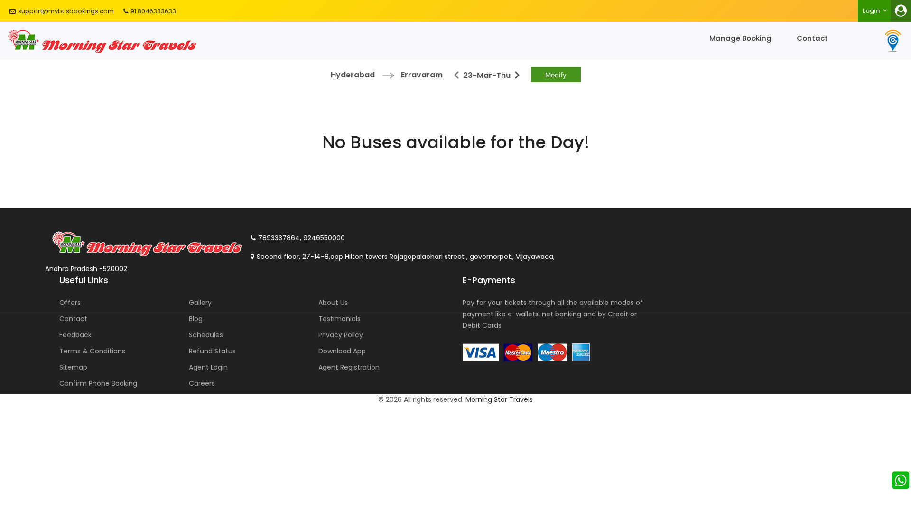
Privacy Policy (340, 335)
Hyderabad (353, 74)
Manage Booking (740, 38)
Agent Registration (349, 367)
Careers (202, 383)
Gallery (200, 302)
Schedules (206, 335)
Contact (812, 38)
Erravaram (422, 74)
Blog (196, 318)
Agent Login (208, 367)
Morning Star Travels (499, 399)
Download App (342, 351)
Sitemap (73, 367)
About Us (333, 302)
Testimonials (339, 318)
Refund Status (212, 351)
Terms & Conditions (92, 351)
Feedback (75, 335)
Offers (70, 302)
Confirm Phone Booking (98, 383)
